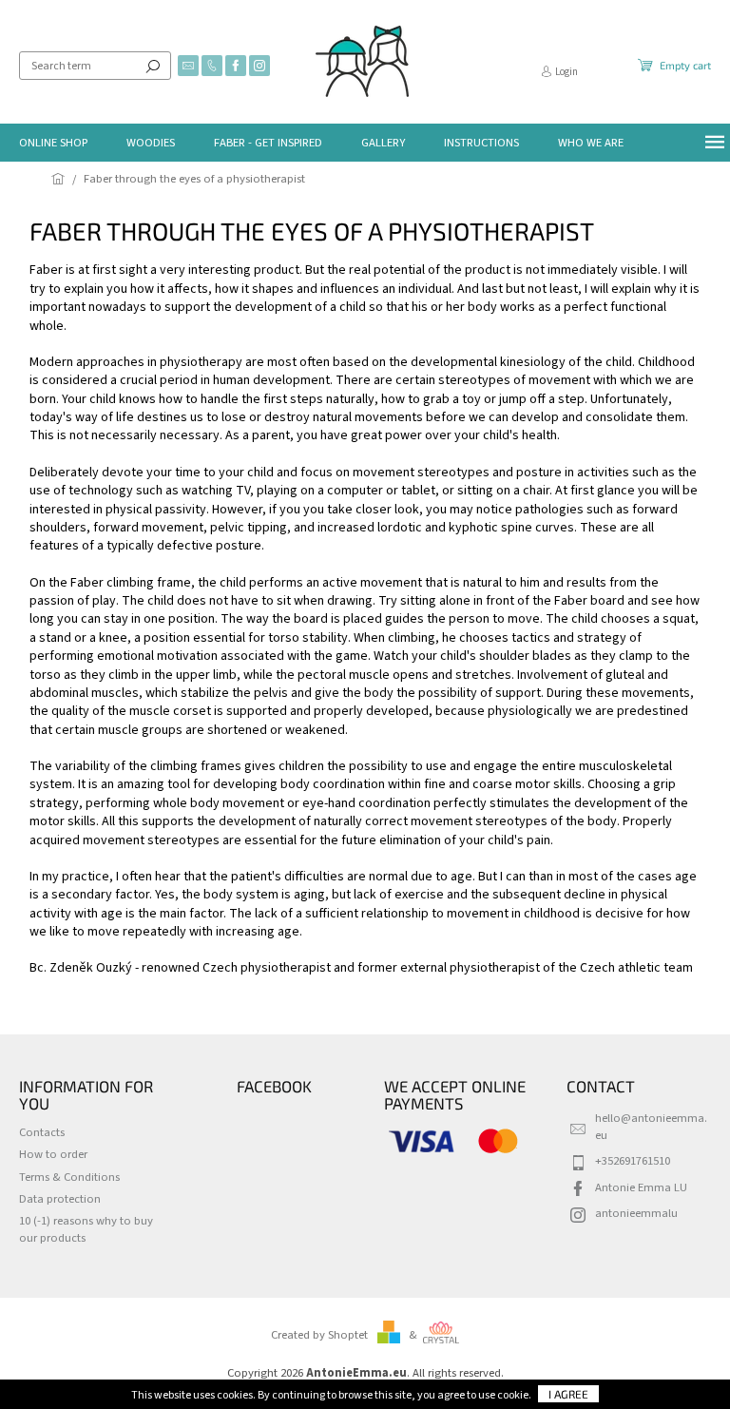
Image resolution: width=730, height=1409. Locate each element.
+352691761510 (632, 1160)
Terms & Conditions (69, 1177)
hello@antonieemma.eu (651, 1126)
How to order (53, 1154)
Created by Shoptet (319, 1334)
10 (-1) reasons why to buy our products (86, 1228)
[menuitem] (53, 143)
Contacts (42, 1132)
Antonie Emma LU (641, 1187)
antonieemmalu (636, 1213)
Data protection (60, 1198)
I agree (568, 1393)
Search (153, 65)
